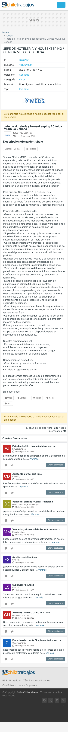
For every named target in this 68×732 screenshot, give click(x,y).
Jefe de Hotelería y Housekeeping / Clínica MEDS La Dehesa (33, 128)
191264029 (25, 64)
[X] (50, 700)
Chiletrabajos (30, 692)
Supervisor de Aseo (23, 584)
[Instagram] (63, 700)
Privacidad (15, 680)
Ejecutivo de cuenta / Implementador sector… (37, 640)
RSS (4, 680)
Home (5, 32)
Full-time (24, 89)
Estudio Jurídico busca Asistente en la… (34, 446)
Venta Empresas (28, 685)
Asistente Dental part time (27, 474)
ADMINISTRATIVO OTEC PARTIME (31, 612)
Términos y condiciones (36, 680)
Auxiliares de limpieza (24, 557)
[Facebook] (44, 700)
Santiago (24, 74)
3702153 (24, 60)
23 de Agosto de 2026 (24, 451)
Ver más (34, 458)
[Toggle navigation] (61, 5)
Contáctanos (9, 685)
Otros (9, 35)
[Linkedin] (57, 700)
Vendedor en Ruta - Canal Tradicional (32, 501)
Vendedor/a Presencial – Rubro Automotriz (36, 529)
